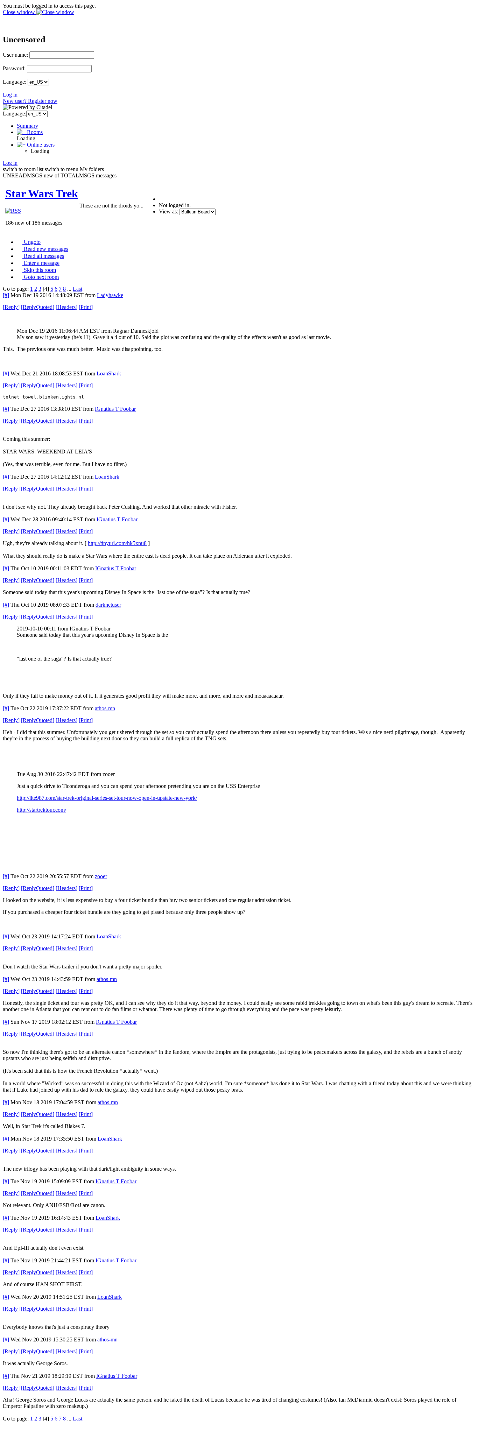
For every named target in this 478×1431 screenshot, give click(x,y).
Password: (14, 68)
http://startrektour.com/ (41, 810)
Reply (11, 307)
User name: (15, 55)
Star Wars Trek (41, 193)
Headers (66, 307)
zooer (101, 876)
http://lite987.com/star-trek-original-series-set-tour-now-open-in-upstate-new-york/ (107, 798)
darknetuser (108, 605)
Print (86, 307)
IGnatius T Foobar (115, 409)
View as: (168, 211)
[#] (6, 295)
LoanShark (109, 373)
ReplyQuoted (37, 307)
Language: (14, 82)
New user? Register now (30, 101)
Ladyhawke (110, 295)
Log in (10, 95)
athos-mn (105, 708)
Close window (19, 12)
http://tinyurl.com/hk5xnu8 (117, 543)
